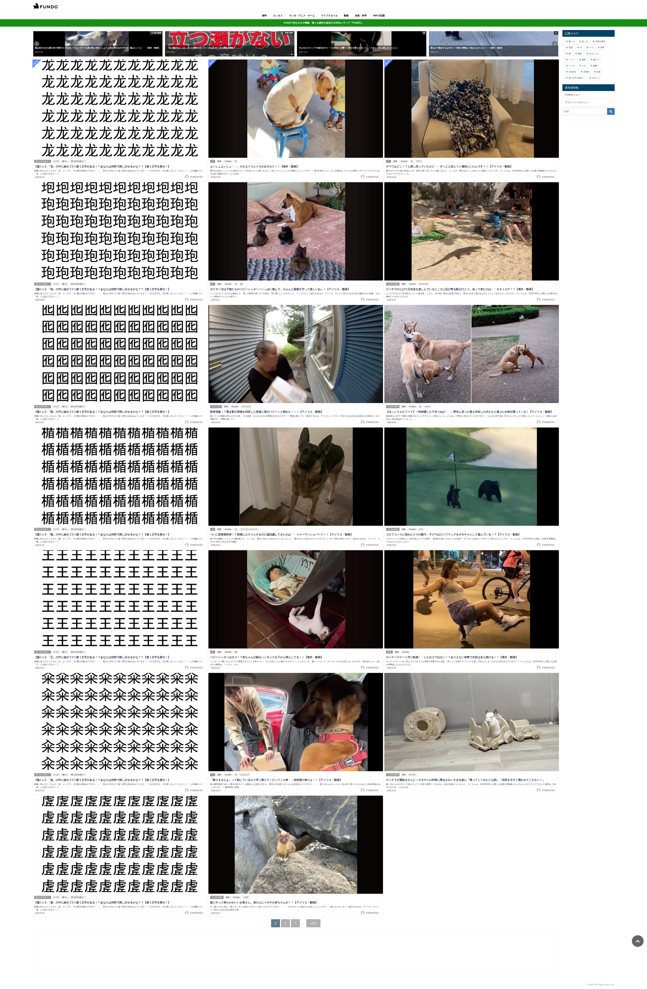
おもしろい (594, 54)
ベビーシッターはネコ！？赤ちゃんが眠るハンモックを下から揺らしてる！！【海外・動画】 (266, 657)
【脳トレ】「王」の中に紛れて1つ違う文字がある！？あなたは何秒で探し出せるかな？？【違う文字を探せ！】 (102, 657)
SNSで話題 (379, 15)
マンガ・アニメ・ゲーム (302, 15)
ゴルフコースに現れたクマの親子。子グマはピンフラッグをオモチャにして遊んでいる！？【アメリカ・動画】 (453, 534)
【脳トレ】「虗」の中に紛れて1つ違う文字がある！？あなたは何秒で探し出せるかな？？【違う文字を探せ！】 (102, 902)
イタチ (246, 897)
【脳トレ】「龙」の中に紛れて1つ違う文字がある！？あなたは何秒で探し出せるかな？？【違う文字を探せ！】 (102, 166)
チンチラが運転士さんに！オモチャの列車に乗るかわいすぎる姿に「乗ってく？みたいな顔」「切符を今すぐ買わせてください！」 (465, 779)
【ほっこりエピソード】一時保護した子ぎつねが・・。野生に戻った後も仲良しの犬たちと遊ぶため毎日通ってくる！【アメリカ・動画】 (469, 411)
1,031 (313, 923)
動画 (219, 161)
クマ (421, 529)
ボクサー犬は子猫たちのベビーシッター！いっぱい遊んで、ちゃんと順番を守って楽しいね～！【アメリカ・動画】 (280, 289)
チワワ (418, 161)
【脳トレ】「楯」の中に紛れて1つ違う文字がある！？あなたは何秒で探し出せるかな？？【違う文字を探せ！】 (102, 534)
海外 (580, 54)
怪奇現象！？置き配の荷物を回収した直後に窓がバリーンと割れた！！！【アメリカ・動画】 (266, 411)
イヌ (584, 66)
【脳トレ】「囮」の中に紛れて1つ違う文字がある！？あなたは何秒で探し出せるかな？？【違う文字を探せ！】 (102, 411)
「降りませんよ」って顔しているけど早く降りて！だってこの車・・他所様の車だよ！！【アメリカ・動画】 (276, 779)
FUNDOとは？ (572, 95)
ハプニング (216, 406)
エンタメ (278, 15)
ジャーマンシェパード (248, 529)
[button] (36, 44)
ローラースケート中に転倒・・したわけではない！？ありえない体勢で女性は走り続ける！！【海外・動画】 (452, 657)
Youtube (228, 161)
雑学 (264, 15)
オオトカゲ (423, 284)
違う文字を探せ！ (42, 161)
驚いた (572, 41)
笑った (585, 41)
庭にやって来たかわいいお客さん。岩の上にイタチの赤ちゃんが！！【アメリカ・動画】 (264, 902)
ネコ (591, 48)
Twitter (586, 72)
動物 (346, 15)
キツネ (427, 406)
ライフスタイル (329, 15)
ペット (572, 60)
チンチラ (412, 774)
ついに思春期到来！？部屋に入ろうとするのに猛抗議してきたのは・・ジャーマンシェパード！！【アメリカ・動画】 (281, 534)
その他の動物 (393, 284)
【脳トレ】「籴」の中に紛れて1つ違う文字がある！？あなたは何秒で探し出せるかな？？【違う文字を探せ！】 (102, 779)
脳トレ (64, 161)
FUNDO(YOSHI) (197, 177)
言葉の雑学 (600, 41)
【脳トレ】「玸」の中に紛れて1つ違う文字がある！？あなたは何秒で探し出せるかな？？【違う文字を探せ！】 (102, 289)
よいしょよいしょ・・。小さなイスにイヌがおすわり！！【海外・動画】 (254, 166)
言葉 (599, 72)
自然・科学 (361, 15)
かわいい (596, 78)
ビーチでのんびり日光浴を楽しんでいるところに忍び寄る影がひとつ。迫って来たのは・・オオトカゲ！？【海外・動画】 (460, 289)
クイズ (56, 161)
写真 (403, 774)
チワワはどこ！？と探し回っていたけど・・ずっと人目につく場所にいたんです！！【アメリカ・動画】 (449, 166)
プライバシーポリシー (576, 102)
